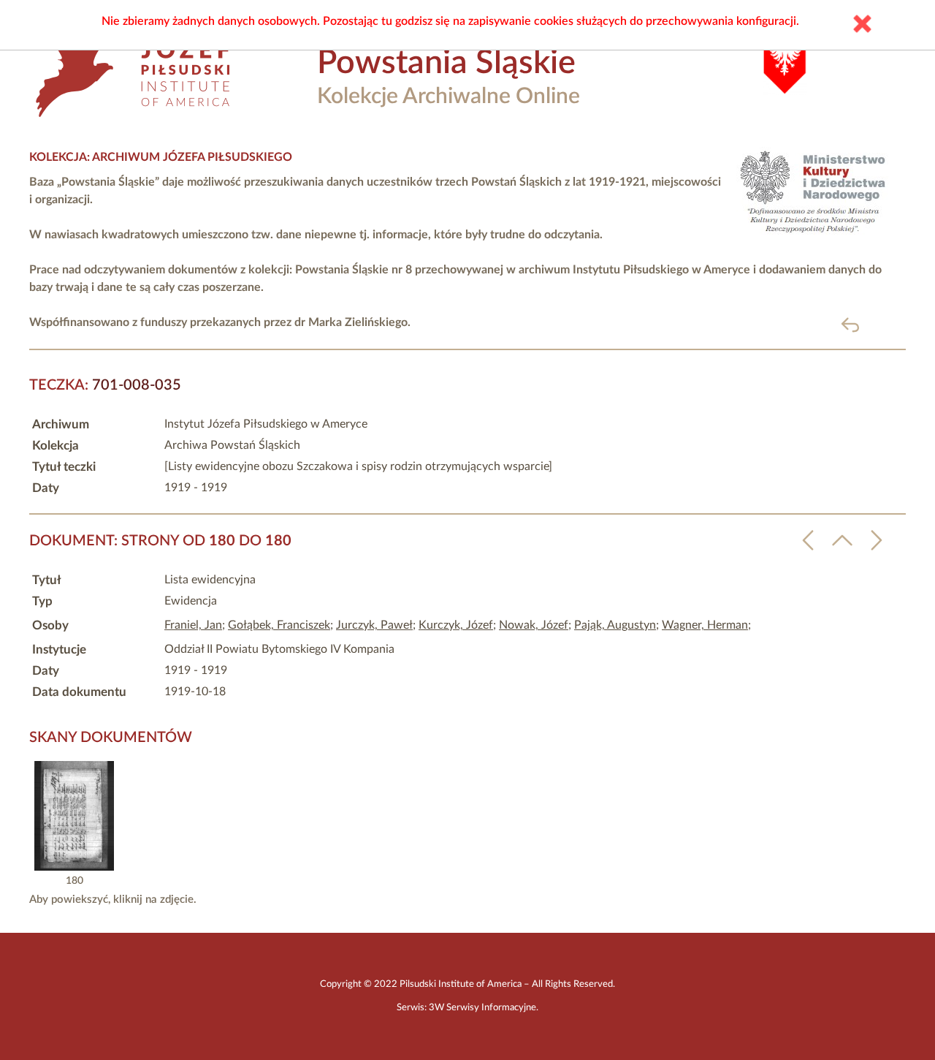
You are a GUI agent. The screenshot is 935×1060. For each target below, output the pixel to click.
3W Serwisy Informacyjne (482, 1007)
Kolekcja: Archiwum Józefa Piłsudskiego (160, 157)
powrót (874, 324)
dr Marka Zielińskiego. (352, 322)
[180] (74, 867)
